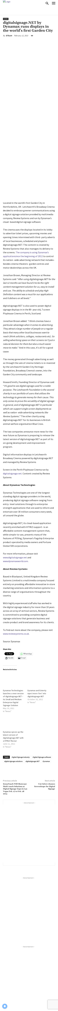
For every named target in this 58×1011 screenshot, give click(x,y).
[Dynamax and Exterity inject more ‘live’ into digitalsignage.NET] (38, 680)
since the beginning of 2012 (29, 256)
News (6, 19)
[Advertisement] (29, 833)
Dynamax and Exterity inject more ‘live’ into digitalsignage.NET (37, 693)
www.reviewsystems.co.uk (16, 633)
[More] (43, 42)
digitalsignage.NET (32, 761)
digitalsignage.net (12, 473)
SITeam (9, 35)
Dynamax (46, 761)
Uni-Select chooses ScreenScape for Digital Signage (44, 786)
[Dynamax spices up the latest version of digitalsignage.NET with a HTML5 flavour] (14, 721)
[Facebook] (15, 42)
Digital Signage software (42, 757)
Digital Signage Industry (21, 757)
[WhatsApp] (36, 42)
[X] (22, 42)
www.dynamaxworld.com (15, 561)
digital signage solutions (13, 761)
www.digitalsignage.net (15, 557)
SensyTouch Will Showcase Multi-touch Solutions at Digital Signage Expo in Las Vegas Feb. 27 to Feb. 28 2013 (15, 789)
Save (30, 43)
